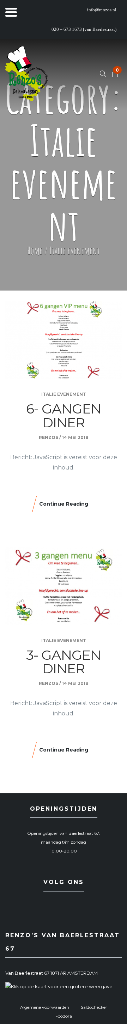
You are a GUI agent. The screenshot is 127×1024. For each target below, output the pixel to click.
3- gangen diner (63, 662)
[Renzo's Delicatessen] (26, 75)
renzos (48, 437)
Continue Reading (63, 504)
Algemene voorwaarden (44, 1007)
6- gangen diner (63, 415)
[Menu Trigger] (11, 11)
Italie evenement (63, 394)
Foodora (63, 1016)
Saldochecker (94, 1007)
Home (34, 250)
